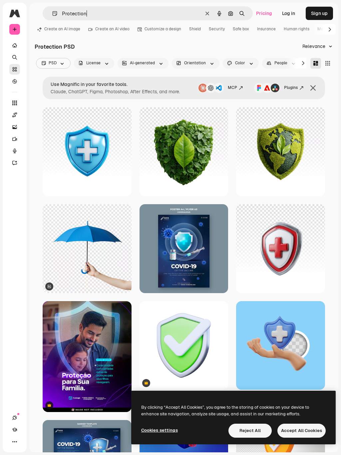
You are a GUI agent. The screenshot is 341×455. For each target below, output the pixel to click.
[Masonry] (315, 63)
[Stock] (14, 69)
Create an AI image (62, 29)
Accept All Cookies (301, 430)
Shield (195, 29)
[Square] (327, 63)
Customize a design (163, 29)
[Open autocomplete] (52, 13)
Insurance (266, 29)
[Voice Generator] (14, 151)
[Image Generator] (14, 127)
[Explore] (14, 81)
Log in (288, 13)
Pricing (264, 13)
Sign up (319, 13)
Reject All (250, 430)
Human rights (296, 29)
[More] (14, 441)
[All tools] (14, 103)
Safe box (241, 29)
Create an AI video (112, 29)
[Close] (313, 88)
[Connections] (14, 417)
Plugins (291, 87)
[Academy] (14, 429)
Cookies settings (159, 430)
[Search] (14, 57)
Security (217, 29)
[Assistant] (14, 163)
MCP (232, 87)
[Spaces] (14, 115)
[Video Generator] (14, 139)
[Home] (14, 45)
